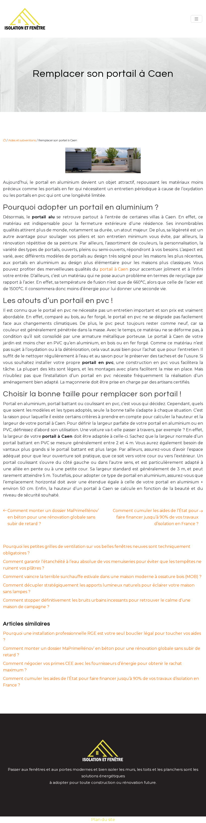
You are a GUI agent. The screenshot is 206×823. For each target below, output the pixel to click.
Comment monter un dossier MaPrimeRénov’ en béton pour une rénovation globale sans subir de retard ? (53, 517)
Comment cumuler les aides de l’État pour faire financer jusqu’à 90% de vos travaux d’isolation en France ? (155, 517)
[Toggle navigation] (196, 19)
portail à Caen (114, 269)
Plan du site (103, 819)
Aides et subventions (22, 140)
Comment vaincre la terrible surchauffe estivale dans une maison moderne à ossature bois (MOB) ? (102, 576)
